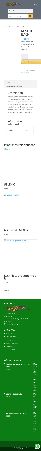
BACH (27, 130)
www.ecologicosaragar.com (14, 324)
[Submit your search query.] (30, 16)
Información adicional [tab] (14, 86)
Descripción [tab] (10, 82)
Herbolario (12, 27)
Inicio (5, 27)
